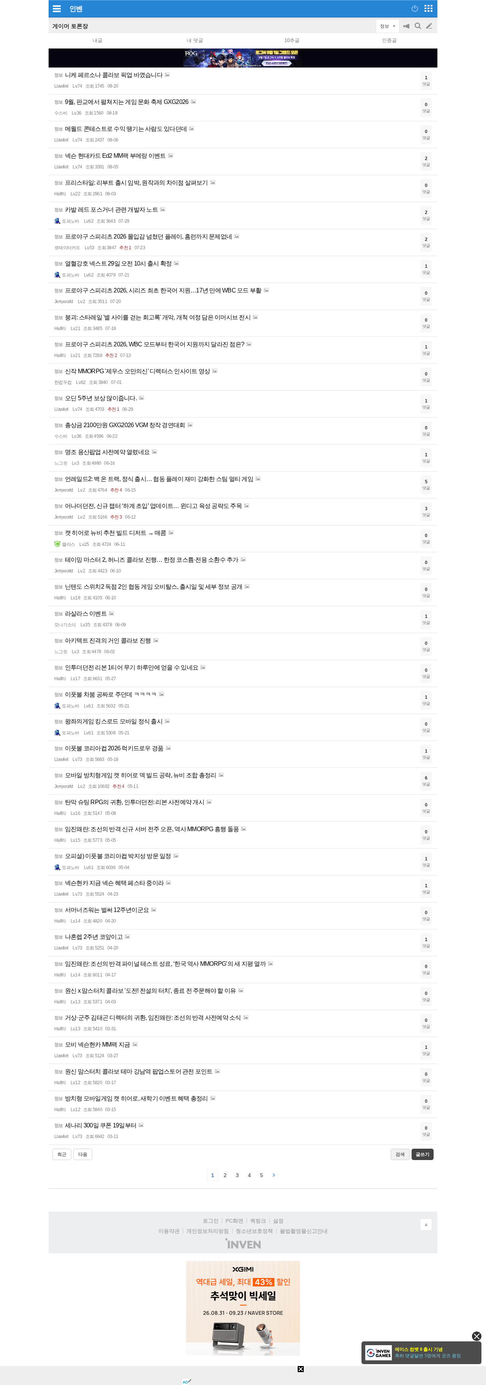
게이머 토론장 (70, 26)
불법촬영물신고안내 (304, 1231)
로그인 (211, 1221)
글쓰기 (430, 26)
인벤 (75, 9)
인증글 (389, 40)
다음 (82, 1154)
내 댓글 (195, 40)
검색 (400, 1154)
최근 (61, 1154)
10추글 (292, 40)
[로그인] (415, 8)
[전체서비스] (428, 8)
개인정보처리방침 (207, 1231)
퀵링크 (258, 1221)
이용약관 (169, 1231)
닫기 (476, 1336)
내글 (98, 40)
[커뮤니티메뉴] (56, 8)
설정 (278, 1221)
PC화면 (234, 1221)
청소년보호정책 (254, 1231)
